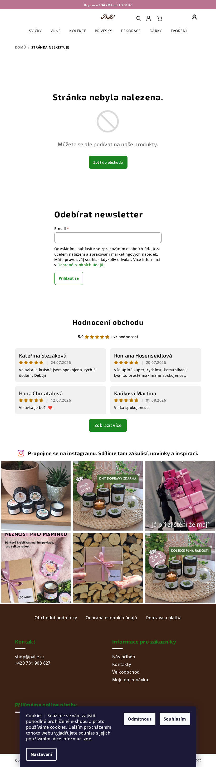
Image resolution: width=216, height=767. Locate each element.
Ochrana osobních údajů (111, 618)
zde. (88, 739)
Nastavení (41, 754)
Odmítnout (139, 719)
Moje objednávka (130, 680)
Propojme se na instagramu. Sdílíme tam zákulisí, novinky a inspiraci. (113, 453)
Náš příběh (123, 657)
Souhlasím (175, 719)
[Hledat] (138, 18)
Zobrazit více (108, 425)
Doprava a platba (163, 618)
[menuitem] (149, 18)
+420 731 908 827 (33, 663)
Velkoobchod (126, 672)
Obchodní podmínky (56, 618)
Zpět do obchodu (108, 162)
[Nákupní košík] (159, 18)
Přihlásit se (69, 278)
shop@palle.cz (30, 657)
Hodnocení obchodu (107, 322)
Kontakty (121, 664)
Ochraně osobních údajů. (81, 264)
